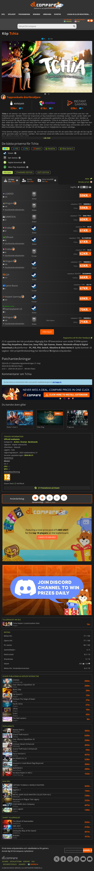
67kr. (84, 288)
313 (5, 277)
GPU (6, 469)
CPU (5, 466)
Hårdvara (47, 14)
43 (5, 220)
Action (16, 442)
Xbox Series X (67, 148)
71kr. (84, 322)
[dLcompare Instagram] (69, 859)
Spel (3, 14)
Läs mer (47, 138)
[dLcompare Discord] (89, 859)
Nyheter (57, 14)
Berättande (33, 442)
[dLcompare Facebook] (63, 859)
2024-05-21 (28, 455)
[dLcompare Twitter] (56, 859)
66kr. (84, 277)
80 (5, 231)
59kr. (84, 195)
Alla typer (8, 172)
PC (7, 148)
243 (5, 197)
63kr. (84, 266)
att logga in (57, 382)
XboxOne (51, 148)
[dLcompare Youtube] (82, 859)
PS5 (16, 148)
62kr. (84, 254)
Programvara (24, 14)
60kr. (84, 219)
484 (5, 300)
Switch (38, 148)
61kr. (84, 230)
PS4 (26, 148)
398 (5, 206)
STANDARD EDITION (24, 172)
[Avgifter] (84, 187)
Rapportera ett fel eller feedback (76, 338)
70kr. (84, 309)
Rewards (36, 14)
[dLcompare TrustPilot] (76, 859)
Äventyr (23, 442)
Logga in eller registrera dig (79, 14)
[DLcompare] (10, 857)
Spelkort (12, 14)
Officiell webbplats (12, 439)
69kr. (84, 298)
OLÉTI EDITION (43, 172)
